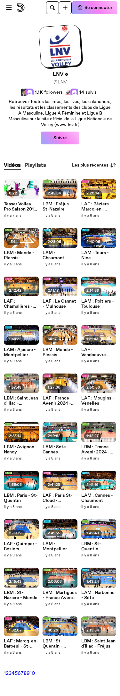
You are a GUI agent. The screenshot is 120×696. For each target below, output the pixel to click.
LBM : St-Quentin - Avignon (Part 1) (59, 644)
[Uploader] (65, 7)
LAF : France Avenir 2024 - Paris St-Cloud (58, 401)
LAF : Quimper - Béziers (20, 546)
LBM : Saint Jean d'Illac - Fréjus (98, 644)
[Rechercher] (52, 7)
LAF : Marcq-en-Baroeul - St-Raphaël (21, 644)
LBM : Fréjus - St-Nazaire (57, 207)
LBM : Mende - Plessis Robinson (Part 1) (60, 352)
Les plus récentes (90, 165)
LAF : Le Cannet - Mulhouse (59, 304)
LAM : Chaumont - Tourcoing (55, 255)
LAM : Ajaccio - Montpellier (20, 352)
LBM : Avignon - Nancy (20, 449)
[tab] (12, 165)
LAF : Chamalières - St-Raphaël (18, 304)
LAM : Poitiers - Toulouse (97, 304)
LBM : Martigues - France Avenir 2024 (60, 595)
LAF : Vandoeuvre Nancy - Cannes (97, 352)
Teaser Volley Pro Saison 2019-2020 (21, 207)
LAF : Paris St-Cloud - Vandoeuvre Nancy (58, 498)
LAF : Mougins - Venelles (97, 401)
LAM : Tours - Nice (95, 255)
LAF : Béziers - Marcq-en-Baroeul (96, 207)
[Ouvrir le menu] (9, 7)
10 (32, 673)
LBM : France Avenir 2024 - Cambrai (95, 449)
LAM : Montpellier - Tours (56, 546)
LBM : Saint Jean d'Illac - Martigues (21, 401)
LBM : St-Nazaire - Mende (20, 595)
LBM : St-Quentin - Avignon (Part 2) (98, 546)
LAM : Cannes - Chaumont (97, 498)
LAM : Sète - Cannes (56, 449)
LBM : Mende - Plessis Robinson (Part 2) (19, 255)
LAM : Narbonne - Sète (98, 595)
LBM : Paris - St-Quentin (21, 498)
